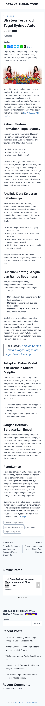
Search (6, 620)
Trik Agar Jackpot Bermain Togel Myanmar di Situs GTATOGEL (19, 582)
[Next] (38, 585)
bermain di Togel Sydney (13, 522)
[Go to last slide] (7, 585)
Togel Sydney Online (12, 531)
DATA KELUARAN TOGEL (26, 703)
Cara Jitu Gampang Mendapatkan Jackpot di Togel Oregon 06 (11, 549)
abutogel (22, 517)
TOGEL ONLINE (8, 16)
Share (29, 47)
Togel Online (30, 527)
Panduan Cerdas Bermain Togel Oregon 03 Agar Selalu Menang (23, 350)
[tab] (18, 597)
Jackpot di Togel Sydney (13, 527)
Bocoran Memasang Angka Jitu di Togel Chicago (33, 547)
